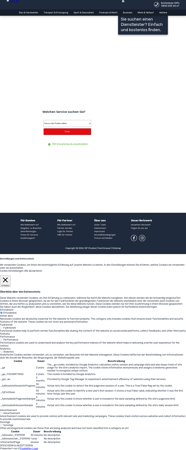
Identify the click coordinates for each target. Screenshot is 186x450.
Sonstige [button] (5, 422)
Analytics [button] (5, 348)
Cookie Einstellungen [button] (11, 270)
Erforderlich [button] (6, 309)
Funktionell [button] (6, 324)
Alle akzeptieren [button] (33, 270)
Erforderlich (10, 312)
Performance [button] (7, 336)
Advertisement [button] (8, 410)
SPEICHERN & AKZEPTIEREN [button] (16, 445)
